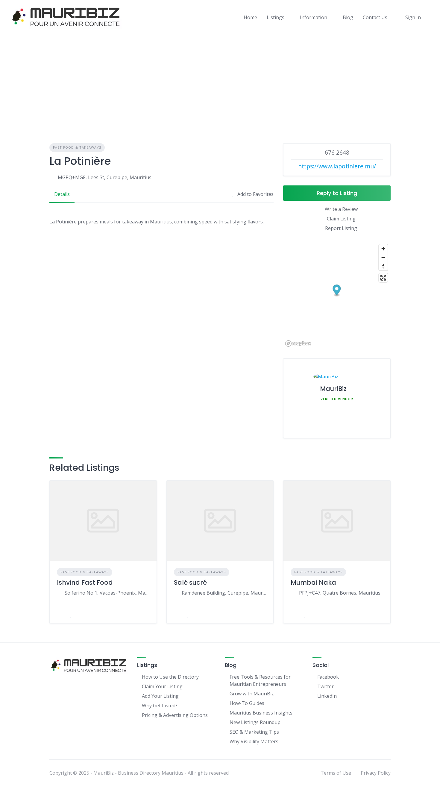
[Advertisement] (220, 79)
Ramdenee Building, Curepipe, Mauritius (224, 593)
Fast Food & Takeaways (77, 147)
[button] (337, 290)
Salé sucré (190, 582)
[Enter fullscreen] (383, 277)
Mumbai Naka (313, 582)
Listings (275, 17)
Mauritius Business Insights (261, 712)
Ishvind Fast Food (85, 582)
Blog (348, 17)
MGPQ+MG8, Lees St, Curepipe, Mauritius (104, 177)
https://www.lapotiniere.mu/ (337, 166)
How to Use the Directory (170, 677)
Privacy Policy (376, 773)
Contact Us (375, 17)
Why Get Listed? (159, 705)
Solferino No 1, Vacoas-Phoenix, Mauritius (107, 593)
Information (313, 17)
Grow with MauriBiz (252, 693)
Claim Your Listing (162, 686)
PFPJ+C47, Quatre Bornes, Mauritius (339, 593)
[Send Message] (294, 429)
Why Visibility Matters (254, 741)
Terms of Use (336, 773)
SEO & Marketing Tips (254, 732)
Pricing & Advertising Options (175, 715)
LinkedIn (327, 696)
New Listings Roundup (255, 722)
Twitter (325, 686)
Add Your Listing (160, 696)
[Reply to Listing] (60, 614)
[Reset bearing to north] (383, 266)
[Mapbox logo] (298, 343)
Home (250, 17)
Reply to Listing (337, 193)
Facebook (328, 677)
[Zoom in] (383, 248)
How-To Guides (247, 703)
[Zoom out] (383, 257)
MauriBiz (333, 388)
